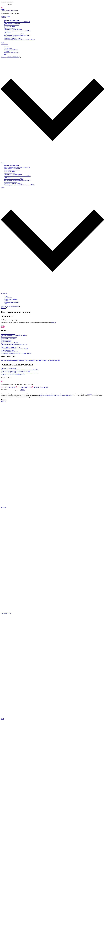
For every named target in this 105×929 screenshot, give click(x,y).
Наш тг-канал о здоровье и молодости (49, 360)
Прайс (2, 42)
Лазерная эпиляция (9, 26)
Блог (5, 54)
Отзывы (6, 46)
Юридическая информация (11, 52)
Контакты (3, 57)
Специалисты (8, 48)
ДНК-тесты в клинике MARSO (12, 38)
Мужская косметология (10, 36)
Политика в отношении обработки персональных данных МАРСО (19, 369)
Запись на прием (5, 16)
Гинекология (7, 32)
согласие (89, 394)
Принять (3, 400)
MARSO (3, 9)
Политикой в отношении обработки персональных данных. (56, 395)
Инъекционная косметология (12, 23)
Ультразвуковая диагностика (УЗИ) (13, 33)
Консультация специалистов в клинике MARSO (17, 35)
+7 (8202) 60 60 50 (5, 10)
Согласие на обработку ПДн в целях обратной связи (15, 371)
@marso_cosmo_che (41, 387)
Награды (6, 51)
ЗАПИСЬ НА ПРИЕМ (12, 57)
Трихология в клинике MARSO (13, 29)
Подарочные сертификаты (11, 360)
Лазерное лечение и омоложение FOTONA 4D (17, 22)
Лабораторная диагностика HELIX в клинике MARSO (19, 39)
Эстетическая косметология (11, 25)
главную (53, 322)
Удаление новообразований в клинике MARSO (17, 31)
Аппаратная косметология (11, 20)
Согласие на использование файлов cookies (13, 374)
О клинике (4, 44)
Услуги (3, 17)
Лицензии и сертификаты (11, 49)
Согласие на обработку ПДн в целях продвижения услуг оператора (19, 372)
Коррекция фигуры (9, 28)
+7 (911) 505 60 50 (14, 10)
